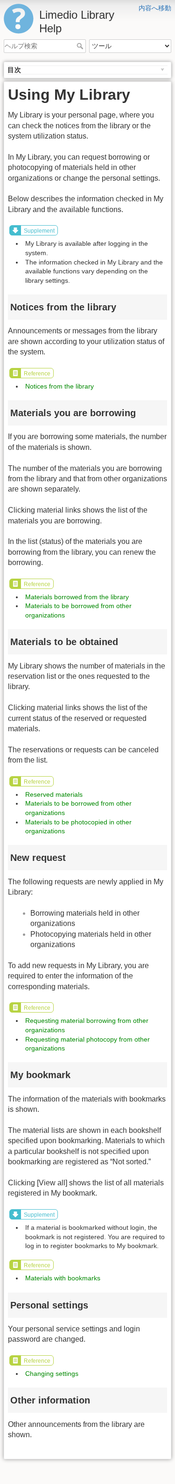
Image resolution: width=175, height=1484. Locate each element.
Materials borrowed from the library (77, 597)
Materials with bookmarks (62, 1278)
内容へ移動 (155, 8)
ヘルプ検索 (81, 46)
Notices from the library (59, 386)
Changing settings (51, 1373)
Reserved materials (54, 794)
